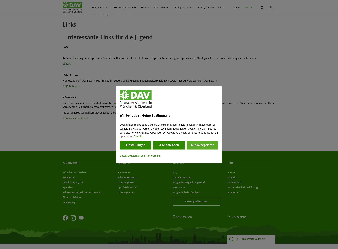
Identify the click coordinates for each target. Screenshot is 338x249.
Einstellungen (135, 145)
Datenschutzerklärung (132, 155)
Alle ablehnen (169, 145)
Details (139, 136)
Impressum (153, 155)
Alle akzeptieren (202, 145)
